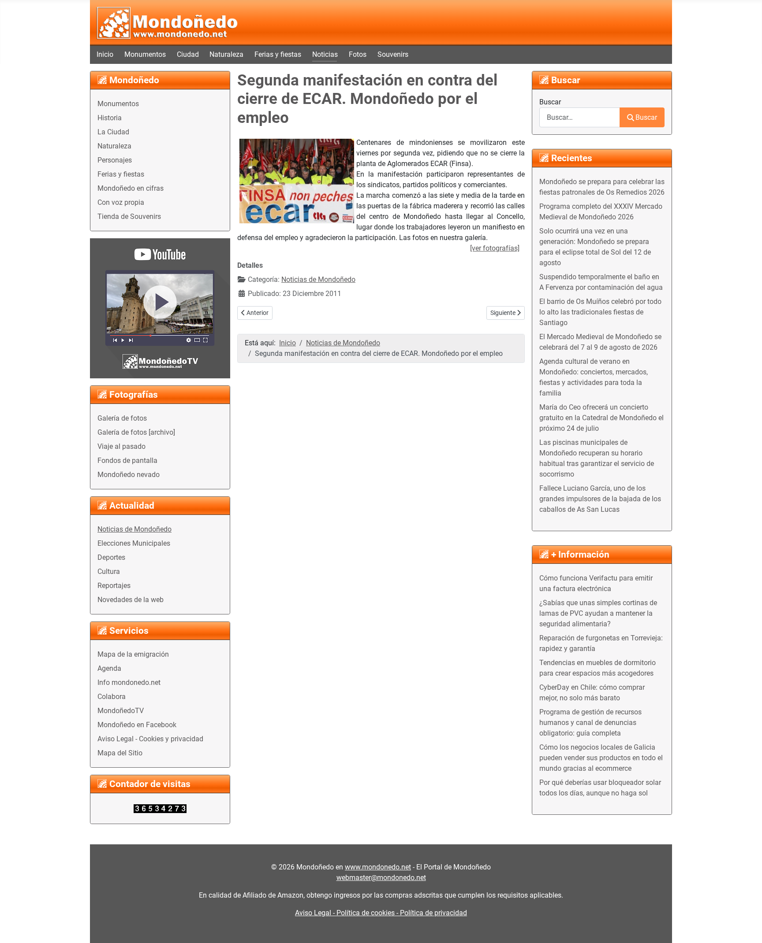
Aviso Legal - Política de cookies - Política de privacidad (381, 913)
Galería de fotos (122, 418)
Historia (109, 118)
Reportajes (114, 585)
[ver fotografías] (494, 248)
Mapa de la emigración (133, 654)
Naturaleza (226, 54)
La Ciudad (113, 132)
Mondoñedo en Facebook (136, 725)
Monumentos (145, 54)
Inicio (105, 54)
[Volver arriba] (746, 926)
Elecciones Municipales (133, 543)
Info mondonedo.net (129, 682)
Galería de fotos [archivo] (136, 432)
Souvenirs (392, 54)
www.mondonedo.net (378, 867)
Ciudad (188, 54)
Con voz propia (120, 202)
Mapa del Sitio (119, 753)
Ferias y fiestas (277, 54)
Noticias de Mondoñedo (134, 529)
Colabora (111, 696)
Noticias (325, 54)
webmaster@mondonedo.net (381, 877)
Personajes (114, 160)
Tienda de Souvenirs (129, 216)
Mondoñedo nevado (128, 474)
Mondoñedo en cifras (130, 188)
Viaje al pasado (121, 446)
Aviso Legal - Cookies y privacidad (150, 739)
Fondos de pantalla (127, 460)
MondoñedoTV (120, 710)
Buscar (550, 102)
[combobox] (579, 117)
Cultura (108, 571)
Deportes (111, 557)
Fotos (357, 54)
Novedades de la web (130, 599)
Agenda (109, 668)
